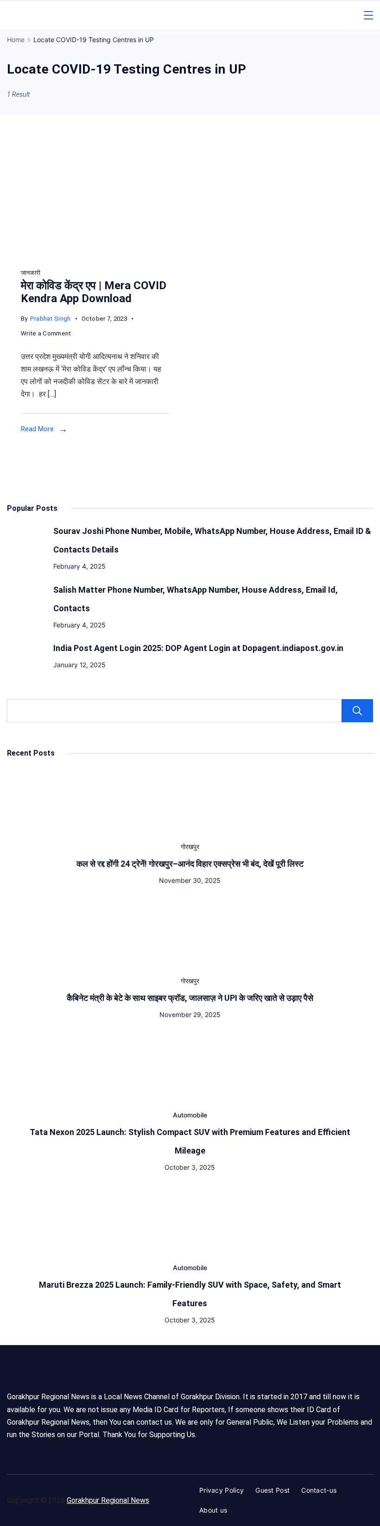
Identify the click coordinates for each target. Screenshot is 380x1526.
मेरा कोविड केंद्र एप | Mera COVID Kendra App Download (93, 292)
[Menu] (368, 15)
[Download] (84, 255)
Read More (37, 429)
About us (213, 1510)
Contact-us (318, 1490)
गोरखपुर (190, 846)
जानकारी (30, 272)
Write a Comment (46, 334)
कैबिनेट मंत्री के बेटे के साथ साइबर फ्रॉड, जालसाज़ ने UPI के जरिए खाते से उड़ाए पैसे (190, 998)
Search (357, 710)
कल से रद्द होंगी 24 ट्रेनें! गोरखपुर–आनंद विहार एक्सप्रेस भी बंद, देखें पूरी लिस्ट (190, 863)
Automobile (190, 1115)
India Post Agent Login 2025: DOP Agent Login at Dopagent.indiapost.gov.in (198, 648)
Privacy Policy (221, 1490)
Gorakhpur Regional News (108, 1500)
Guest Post (272, 1490)
